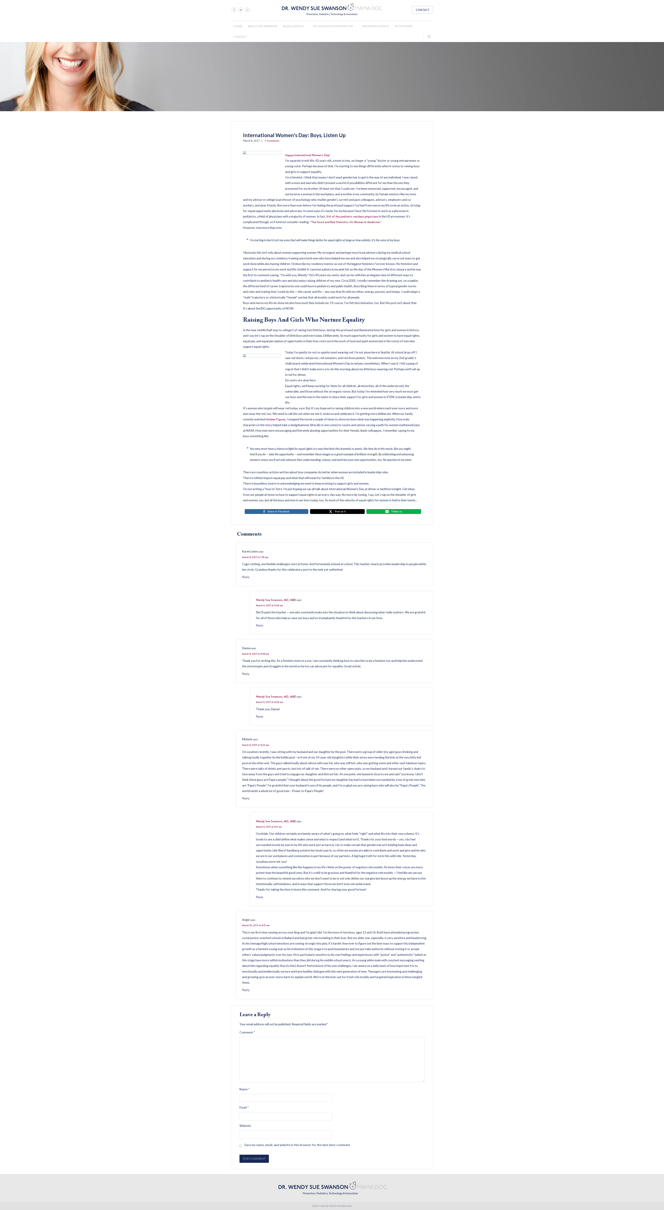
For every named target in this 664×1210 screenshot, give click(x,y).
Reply (246, 577)
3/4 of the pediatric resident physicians (352, 216)
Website (245, 1126)
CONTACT (423, 10)
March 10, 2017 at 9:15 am (255, 925)
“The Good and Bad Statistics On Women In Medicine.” (345, 222)
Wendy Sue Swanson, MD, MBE (276, 600)
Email (244, 1107)
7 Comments (272, 140)
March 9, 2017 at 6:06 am (269, 605)
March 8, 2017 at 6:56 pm (255, 654)
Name (244, 1089)
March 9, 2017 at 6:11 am (269, 827)
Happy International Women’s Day (307, 155)
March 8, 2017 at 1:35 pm (255, 557)
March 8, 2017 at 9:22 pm (255, 745)
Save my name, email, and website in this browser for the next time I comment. (297, 1145)
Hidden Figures (276, 419)
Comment (247, 1032)
